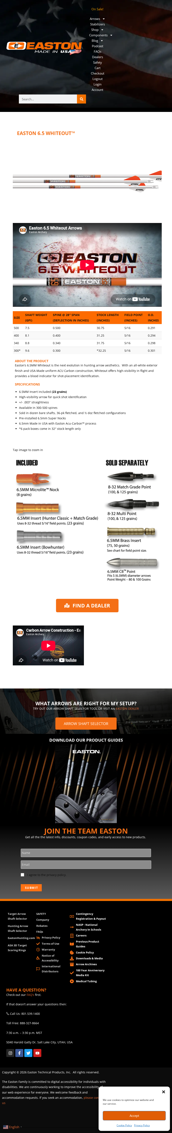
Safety (97, 62)
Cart (97, 68)
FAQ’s (30, 995)
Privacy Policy (142, 1125)
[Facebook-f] (19, 1053)
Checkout (97, 73)
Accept (134, 1115)
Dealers (97, 57)
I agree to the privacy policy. (46, 875)
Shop (95, 30)
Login (98, 84)
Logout (98, 79)
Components (98, 35)
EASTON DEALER (127, 709)
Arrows (95, 19)
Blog (95, 40)
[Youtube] (37, 1053)
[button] (164, 1092)
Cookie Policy (124, 1125)
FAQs (97, 51)
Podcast (97, 46)
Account (97, 90)
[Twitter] (28, 1053)
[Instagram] (10, 1053)
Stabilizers (97, 24)
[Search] (81, 99)
